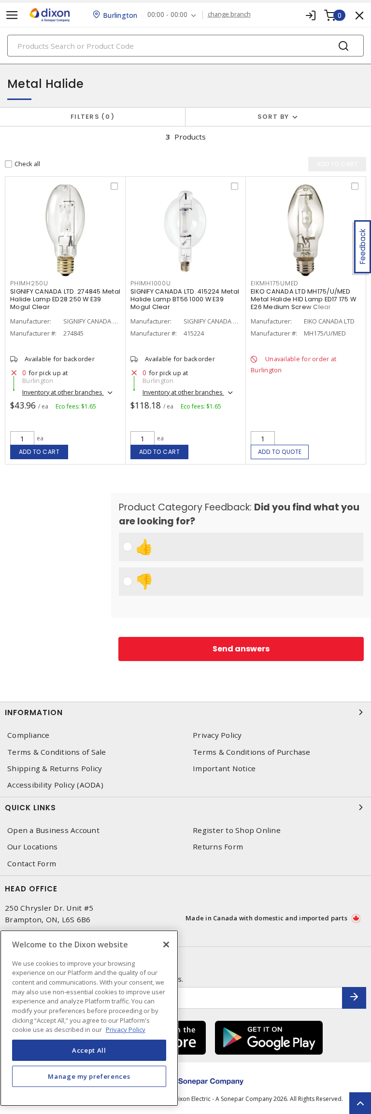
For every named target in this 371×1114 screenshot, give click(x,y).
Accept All (89, 1050)
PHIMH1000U (150, 283)
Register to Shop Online (237, 830)
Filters (91, 117)
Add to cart (39, 452)
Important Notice (224, 768)
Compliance (28, 735)
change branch (229, 14)
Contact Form (31, 863)
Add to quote (280, 452)
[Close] (166, 944)
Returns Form (218, 846)
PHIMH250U (29, 283)
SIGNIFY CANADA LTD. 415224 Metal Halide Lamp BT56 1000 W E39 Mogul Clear (184, 299)
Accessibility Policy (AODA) (55, 785)
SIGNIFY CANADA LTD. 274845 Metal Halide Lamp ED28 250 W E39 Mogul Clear (65, 299)
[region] (89, 1018)
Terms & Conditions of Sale (56, 752)
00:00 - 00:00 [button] (167, 15)
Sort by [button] (273, 117)
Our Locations (32, 846)
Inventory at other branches (63, 392)
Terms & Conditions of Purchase (252, 752)
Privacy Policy (217, 735)
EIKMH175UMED (275, 283)
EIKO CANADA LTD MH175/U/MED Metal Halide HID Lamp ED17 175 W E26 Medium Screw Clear (303, 299)
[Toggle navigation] (12, 15)
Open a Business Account (53, 830)
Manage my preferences (89, 1076)
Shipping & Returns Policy (54, 768)
